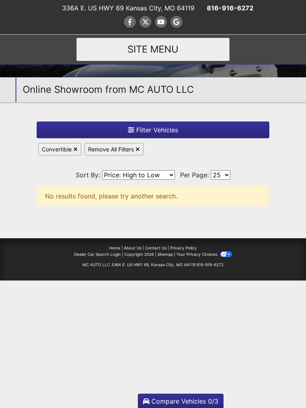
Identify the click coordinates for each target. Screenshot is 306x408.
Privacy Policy (183, 247)
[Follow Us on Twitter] (145, 22)
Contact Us (156, 247)
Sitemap (165, 254)
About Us (132, 247)
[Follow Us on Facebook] (130, 22)
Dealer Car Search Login (97, 254)
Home (114, 247)
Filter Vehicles (156, 130)
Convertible (57, 149)
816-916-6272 (230, 8)
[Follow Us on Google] (176, 22)
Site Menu (153, 49)
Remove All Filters (111, 149)
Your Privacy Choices (197, 254)
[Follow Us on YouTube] (161, 22)
